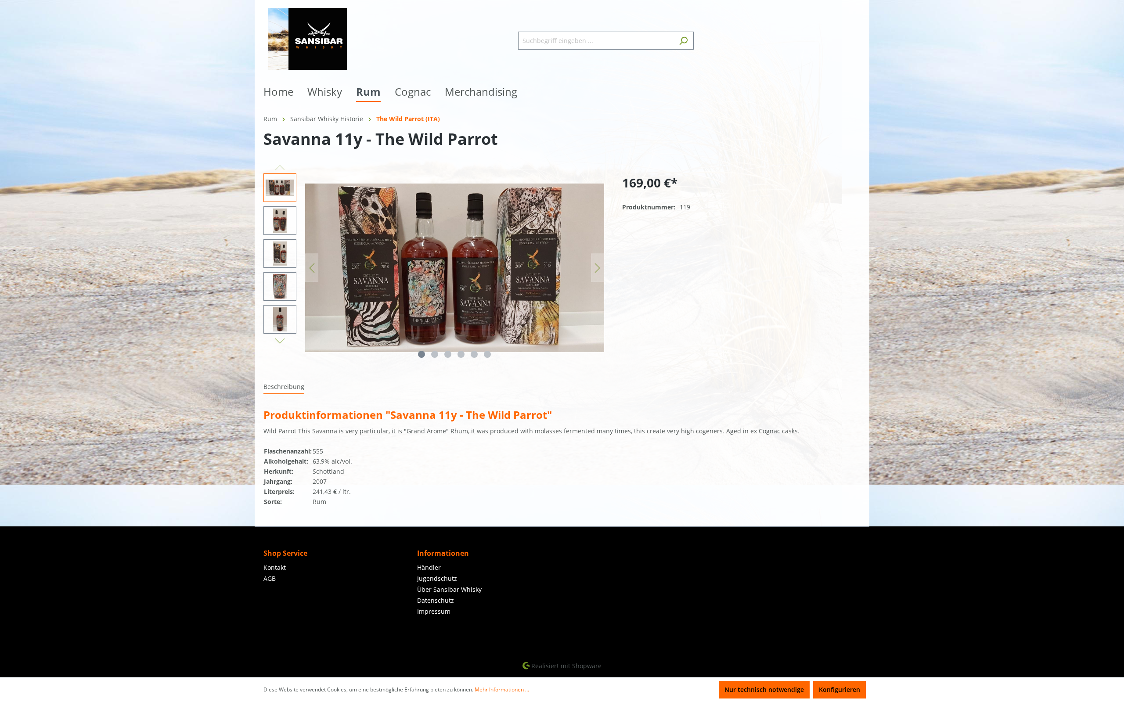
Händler (429, 567)
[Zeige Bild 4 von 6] (461, 354)
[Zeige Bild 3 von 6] (447, 354)
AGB (269, 578)
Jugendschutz (437, 578)
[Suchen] (683, 41)
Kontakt (274, 567)
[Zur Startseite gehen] (307, 39)
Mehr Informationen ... (502, 689)
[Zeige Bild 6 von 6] (487, 354)
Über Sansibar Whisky (449, 589)
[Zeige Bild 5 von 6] (474, 354)
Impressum (433, 611)
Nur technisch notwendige (764, 689)
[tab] (283, 387)
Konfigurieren (839, 689)
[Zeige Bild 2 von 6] (434, 354)
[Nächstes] (597, 268)
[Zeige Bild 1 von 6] (421, 354)
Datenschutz (435, 600)
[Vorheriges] (311, 268)
